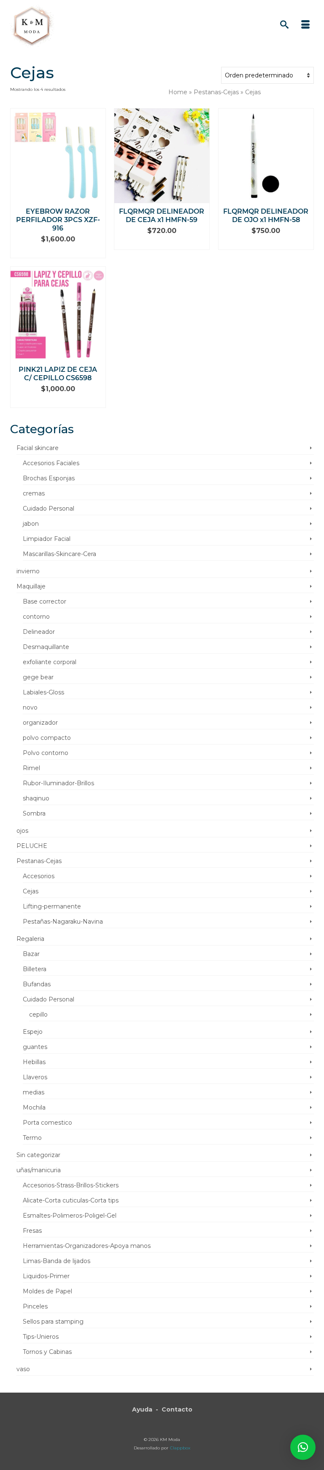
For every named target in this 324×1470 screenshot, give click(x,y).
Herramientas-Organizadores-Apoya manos (87, 1246)
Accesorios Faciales (51, 463)
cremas (34, 493)
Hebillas (34, 1062)
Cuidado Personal (48, 508)
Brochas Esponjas (49, 478)
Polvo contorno (45, 753)
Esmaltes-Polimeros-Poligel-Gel (69, 1215)
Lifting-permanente (52, 906)
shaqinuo (36, 798)
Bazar (31, 954)
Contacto (177, 1409)
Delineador (39, 632)
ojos (22, 830)
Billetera (34, 969)
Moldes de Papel (47, 1291)
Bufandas (37, 984)
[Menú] (305, 25)
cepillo (38, 1014)
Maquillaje (31, 586)
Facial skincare (37, 448)
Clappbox (180, 1448)
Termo (32, 1138)
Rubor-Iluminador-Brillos (58, 783)
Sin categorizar (38, 1155)
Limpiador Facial (46, 539)
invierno (28, 571)
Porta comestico (47, 1122)
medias (33, 1092)
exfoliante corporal (49, 662)
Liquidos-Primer (46, 1276)
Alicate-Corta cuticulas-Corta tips (71, 1200)
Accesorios (38, 876)
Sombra (34, 813)
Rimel (31, 768)
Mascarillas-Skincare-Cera (59, 554)
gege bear (38, 677)
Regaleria (30, 939)
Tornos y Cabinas (47, 1352)
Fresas (32, 1230)
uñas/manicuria (38, 1170)
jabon (31, 523)
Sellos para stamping (53, 1321)
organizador (40, 722)
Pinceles (35, 1306)
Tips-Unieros (41, 1336)
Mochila (34, 1107)
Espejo (33, 1032)
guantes (35, 1047)
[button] (303, 1447)
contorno (36, 616)
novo (30, 707)
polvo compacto (47, 738)
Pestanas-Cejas (39, 861)
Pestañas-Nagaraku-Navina (63, 921)
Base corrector (44, 601)
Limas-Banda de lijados (56, 1261)
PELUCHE (31, 846)
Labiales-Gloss (43, 692)
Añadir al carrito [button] (58, 252)
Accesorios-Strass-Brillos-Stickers (71, 1185)
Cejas (30, 891)
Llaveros (35, 1077)
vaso (23, 1369)
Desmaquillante (46, 647)
